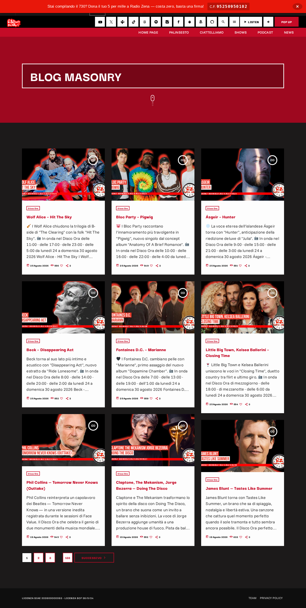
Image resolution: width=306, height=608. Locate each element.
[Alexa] (212, 22)
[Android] (189, 22)
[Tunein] (122, 22)
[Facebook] (178, 22)
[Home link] (14, 21)
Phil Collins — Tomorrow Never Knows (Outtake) (62, 485)
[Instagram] (167, 22)
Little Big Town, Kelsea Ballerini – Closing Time (237, 352)
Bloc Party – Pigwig (134, 217)
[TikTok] (133, 22)
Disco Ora (33, 208)
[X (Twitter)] (111, 22)
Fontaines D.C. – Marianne (141, 349)
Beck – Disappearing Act (49, 349)
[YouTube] (100, 22)
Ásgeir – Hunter (220, 217)
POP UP (286, 21)
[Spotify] (156, 22)
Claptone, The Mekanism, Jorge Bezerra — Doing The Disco (146, 485)
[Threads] (145, 22)
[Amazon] (201, 22)
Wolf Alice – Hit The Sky (49, 217)
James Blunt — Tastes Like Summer (239, 488)
